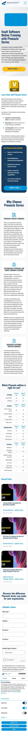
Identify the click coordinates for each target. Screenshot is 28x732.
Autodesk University (8, 510)
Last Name (5, 639)
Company (4, 621)
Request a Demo (14, 188)
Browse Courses (13, 69)
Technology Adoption (8, 579)
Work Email (5, 612)
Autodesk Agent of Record (9, 648)
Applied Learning (19, 510)
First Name (5, 630)
